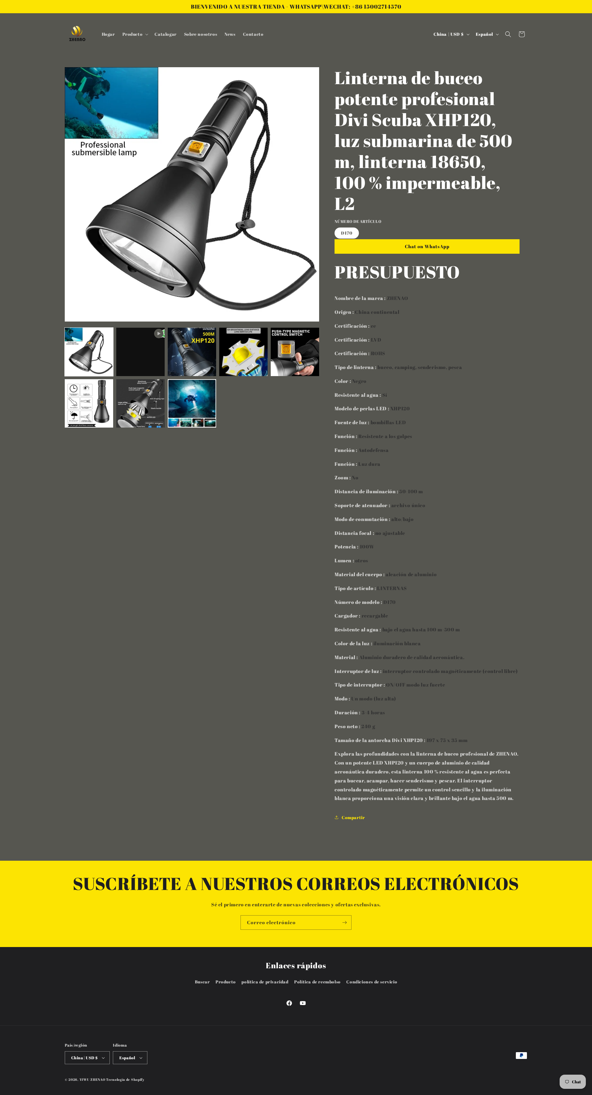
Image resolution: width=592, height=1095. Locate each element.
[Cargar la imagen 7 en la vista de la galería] (192, 403)
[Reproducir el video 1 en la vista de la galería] (140, 352)
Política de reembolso (317, 982)
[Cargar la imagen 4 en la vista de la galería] (295, 352)
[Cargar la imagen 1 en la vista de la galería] (89, 352)
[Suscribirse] (344, 922)
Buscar (202, 982)
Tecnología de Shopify (125, 1079)
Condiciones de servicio (371, 982)
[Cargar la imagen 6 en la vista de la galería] (140, 403)
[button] (135, 34)
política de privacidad (264, 982)
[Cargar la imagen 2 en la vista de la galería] (192, 352)
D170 (346, 233)
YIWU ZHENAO (92, 1079)
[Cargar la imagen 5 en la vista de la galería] (89, 403)
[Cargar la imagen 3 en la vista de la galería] (243, 352)
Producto (226, 982)
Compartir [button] (353, 817)
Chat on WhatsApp (427, 246)
